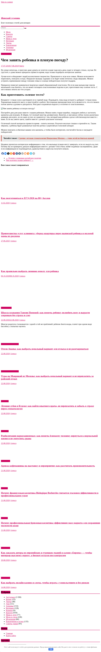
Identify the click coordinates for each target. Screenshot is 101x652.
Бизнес (9, 599)
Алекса (13, 203)
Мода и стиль (11, 617)
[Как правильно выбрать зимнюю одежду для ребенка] (25, 267)
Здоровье (10, 47)
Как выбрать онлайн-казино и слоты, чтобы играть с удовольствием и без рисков (45, 582)
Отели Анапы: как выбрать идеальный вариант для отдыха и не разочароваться (44, 349)
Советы (9, 36)
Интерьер (10, 41)
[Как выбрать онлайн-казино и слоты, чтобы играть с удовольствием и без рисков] (14, 574)
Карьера (9, 610)
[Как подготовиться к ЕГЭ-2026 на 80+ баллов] (25, 193)
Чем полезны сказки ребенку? (20, 160)
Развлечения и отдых (10, 344)
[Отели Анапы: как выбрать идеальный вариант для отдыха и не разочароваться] (14, 340)
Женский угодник (10, 18)
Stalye (21, 66)
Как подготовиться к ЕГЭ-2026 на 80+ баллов (25, 198)
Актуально (5, 461)
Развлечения (11, 45)
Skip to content (7, 2)
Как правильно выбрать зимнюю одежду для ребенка (30, 271)
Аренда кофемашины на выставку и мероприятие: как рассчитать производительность (48, 465)
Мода (8, 32)
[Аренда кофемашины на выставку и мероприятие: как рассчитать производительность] (14, 457)
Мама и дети (11, 39)
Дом (7, 604)
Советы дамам (12, 624)
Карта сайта (11, 636)
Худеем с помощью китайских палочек (23, 158)
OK (51, 649)
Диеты (8, 43)
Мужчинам (10, 50)
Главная (9, 633)
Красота (9, 34)
